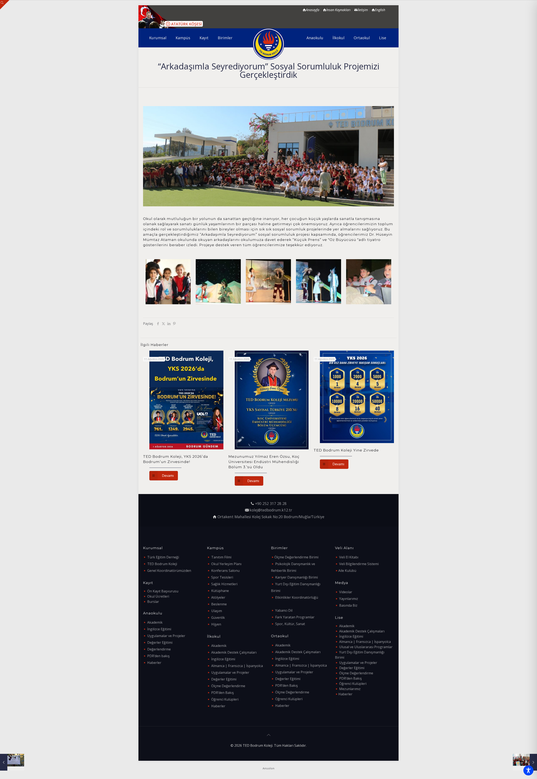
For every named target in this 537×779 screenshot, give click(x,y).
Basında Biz (348, 605)
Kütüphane (220, 590)
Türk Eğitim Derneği (163, 557)
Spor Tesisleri (222, 577)
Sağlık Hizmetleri (224, 584)
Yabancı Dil (283, 610)
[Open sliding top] (4, 4)
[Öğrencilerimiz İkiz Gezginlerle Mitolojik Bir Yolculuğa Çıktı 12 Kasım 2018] (525, 762)
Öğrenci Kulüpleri (225, 699)
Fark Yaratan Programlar (294, 617)
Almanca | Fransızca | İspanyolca (237, 665)
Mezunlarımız (350, 689)
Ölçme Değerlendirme (228, 686)
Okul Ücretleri (158, 596)
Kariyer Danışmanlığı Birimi (296, 577)
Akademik (155, 622)
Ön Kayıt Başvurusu (162, 591)
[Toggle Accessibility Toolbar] (528, 770)
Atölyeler (218, 597)
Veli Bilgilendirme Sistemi (359, 564)
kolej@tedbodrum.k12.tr (271, 509)
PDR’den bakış (158, 656)
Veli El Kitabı (348, 557)
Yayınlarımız (348, 598)
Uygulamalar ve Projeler (166, 635)
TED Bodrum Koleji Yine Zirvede (346, 450)
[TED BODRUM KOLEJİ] (268, 44)
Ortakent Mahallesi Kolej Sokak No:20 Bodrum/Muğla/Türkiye (271, 516)
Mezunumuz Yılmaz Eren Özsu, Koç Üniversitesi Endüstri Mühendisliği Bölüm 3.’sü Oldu (264, 461)
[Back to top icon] (268, 735)
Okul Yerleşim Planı (226, 564)
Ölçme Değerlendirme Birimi (296, 557)
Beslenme (219, 604)
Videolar (345, 592)
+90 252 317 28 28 (271, 503)
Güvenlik (218, 617)
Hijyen (216, 624)
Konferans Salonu (225, 570)
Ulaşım (216, 611)
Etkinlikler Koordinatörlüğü (296, 597)
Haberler (154, 662)
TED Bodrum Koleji (162, 564)
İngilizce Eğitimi (159, 629)
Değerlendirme (159, 649)
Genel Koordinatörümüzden (169, 570)
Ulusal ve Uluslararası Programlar (365, 647)
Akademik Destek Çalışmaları (234, 652)
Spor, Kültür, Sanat (290, 624)
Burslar (153, 601)
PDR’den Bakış (222, 692)
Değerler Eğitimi (159, 642)
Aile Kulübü (347, 570)
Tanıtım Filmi (221, 557)
